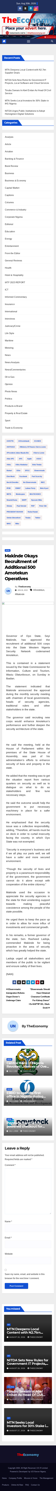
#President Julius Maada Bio (18, 453)
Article (8, 144)
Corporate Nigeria (14, 217)
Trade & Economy (14, 428)
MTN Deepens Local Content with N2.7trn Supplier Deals (24, 1332)
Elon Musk (11, 476)
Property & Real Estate (16, 413)
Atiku (9, 465)
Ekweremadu (39, 471)
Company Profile (15, 1478)
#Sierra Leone (38, 453)
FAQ (27, 1485)
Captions (9, 195)
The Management (46, 1478)
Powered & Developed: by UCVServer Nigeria (28, 1472)
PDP (33, 506)
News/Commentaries (15, 369)
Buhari (9, 471)
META (9, 494)
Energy (8, 239)
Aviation (9, 151)
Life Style (9, 333)
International (11, 311)
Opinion (9, 384)
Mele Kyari (44, 488)
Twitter (37, 518)
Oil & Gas (9, 377)
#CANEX (37, 441)
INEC (43, 482)
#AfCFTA (10, 441)
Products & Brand (13, 406)
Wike (17, 524)
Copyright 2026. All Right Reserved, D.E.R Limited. (28, 1468)
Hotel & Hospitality (14, 275)
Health (8, 268)
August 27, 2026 (17, 1399)
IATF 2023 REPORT (15, 282)
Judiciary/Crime (12, 326)
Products (5, 1485)
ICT (7, 290)
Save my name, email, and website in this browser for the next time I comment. (25, 1276)
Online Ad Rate (17, 1485)
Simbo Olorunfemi (14, 518)
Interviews (10, 319)
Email (8, 1238)
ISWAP (18, 488)
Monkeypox (20, 494)
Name (8, 1221)
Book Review (11, 166)
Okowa (9, 506)
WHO (9, 524)
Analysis (9, 137)
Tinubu (27, 518)
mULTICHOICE (35, 494)
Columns (9, 202)
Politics (8, 399)
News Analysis (12, 362)
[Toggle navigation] (29, 41)
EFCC (27, 471)
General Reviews (13, 260)
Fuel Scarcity (37, 476)
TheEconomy (24, 586)
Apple (29, 459)
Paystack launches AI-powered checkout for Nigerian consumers (24, 1126)
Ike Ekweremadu (29, 482)
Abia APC (10, 459)
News (8, 355)
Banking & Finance (14, 159)
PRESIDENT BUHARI (15, 512)
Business (9, 173)
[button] (52, 41)
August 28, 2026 (17, 1337)
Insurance (10, 304)
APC (20, 459)
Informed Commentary (16, 297)
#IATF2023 (11, 447)
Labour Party (30, 488)
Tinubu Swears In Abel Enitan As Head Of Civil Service (25, 1394)
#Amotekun (38, 590)
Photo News (11, 391)
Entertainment (12, 246)
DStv (18, 471)
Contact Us (35, 1485)
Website (9, 1254)
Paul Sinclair (21, 506)
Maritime (9, 340)
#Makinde (19, 594)
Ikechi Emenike (12, 482)
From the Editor (12, 253)
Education (10, 231)
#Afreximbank (23, 441)
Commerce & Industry (15, 210)
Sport (7, 420)
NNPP (24, 500)
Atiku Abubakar (21, 465)
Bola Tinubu (36, 465)
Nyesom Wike (36, 500)
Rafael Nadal (33, 512)
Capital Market (12, 188)
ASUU (38, 459)
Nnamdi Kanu (12, 500)
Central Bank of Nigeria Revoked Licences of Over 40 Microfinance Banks (27, 1066)
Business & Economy (15, 180)
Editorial (9, 224)
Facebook (23, 476)
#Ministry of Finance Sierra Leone (33, 447)
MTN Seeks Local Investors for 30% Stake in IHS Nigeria (27, 1425)
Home (4, 1478)
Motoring (9, 348)
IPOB (9, 488)
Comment (10, 1165)
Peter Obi (42, 506)
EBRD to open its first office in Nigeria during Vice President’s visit (25, 1096)
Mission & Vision (30, 1478)
